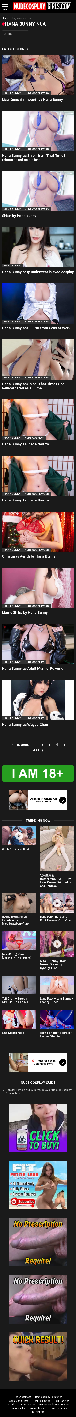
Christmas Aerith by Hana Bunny (28, 556)
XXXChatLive (28, 1404)
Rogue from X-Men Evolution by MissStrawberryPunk (15, 920)
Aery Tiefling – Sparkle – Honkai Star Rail (56, 1034)
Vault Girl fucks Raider (16, 849)
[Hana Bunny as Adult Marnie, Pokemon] (38, 644)
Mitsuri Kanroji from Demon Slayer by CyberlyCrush (53, 964)
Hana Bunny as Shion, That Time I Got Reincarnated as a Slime (33, 386)
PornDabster (62, 1400)
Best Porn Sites (41, 1400)
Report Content (22, 1397)
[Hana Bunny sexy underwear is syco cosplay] (38, 247)
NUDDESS (38, 1412)
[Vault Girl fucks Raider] (19, 835)
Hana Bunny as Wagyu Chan (25, 724)
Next (36, 750)
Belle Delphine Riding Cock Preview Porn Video (56, 918)
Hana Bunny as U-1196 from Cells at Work (36, 328)
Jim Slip (11, 1404)
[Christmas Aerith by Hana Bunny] (38, 532)
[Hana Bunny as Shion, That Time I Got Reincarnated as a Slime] (38, 359)
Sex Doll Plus (36, 1408)
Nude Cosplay (34, 437)
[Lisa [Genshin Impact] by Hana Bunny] (38, 75)
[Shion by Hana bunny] (38, 191)
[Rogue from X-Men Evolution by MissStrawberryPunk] (19, 903)
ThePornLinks (17, 1408)
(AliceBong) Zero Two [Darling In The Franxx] (16, 955)
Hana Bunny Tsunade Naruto (25, 444)
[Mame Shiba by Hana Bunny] (38, 588)
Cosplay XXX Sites (18, 1400)
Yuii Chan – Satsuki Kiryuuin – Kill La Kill (15, 1000)
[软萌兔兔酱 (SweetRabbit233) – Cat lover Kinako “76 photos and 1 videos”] (57, 848)
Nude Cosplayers (37, 93)
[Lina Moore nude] (19, 1019)
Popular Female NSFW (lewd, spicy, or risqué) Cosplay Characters (39, 1091)
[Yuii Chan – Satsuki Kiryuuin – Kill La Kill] (19, 985)
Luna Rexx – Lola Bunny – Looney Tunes (56, 1000)
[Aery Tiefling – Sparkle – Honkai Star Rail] (57, 1019)
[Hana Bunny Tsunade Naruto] (38, 419)
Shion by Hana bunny (19, 215)
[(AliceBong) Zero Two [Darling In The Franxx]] (19, 940)
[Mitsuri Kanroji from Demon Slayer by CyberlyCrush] (57, 944)
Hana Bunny (12, 93)
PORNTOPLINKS (58, 1408)
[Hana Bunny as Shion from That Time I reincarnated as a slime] (38, 131)
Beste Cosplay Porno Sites (54, 1404)
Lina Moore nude (13, 1033)
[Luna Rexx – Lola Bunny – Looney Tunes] (57, 985)
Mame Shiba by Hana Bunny (25, 612)
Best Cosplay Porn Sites (48, 1397)
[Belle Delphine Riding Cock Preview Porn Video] (57, 903)
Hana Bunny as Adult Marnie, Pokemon (33, 668)
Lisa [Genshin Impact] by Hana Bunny (32, 99)
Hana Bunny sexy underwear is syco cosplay (38, 272)
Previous (22, 744)
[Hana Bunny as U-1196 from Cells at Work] (38, 303)
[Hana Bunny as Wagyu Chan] (38, 700)
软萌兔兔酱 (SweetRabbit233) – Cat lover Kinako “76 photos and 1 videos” (55, 881)
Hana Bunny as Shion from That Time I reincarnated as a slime (33, 157)
